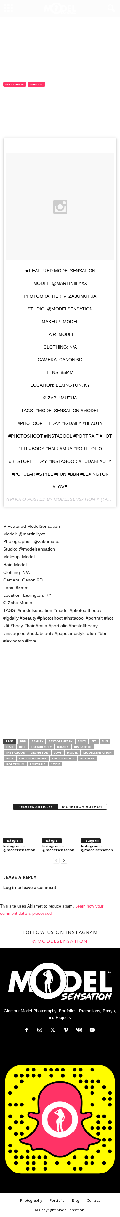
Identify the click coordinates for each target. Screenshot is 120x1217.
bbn (23, 741)
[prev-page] (56, 860)
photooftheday (32, 758)
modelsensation (97, 753)
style (55, 764)
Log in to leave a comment (29, 887)
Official (36, 84)
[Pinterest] (39, 787)
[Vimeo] (67, 1030)
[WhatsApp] (53, 787)
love (57, 753)
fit (94, 741)
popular (87, 758)
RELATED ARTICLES (35, 806)
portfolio (15, 764)
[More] (69, 787)
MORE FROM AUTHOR (82, 806)
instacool (83, 747)
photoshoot (63, 758)
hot (22, 747)
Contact (93, 1200)
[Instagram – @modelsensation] (21, 829)
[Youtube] (93, 1030)
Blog (75, 1200)
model (72, 753)
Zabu (13, 105)
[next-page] (64, 860)
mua (9, 758)
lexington (39, 753)
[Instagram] (41, 1030)
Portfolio (57, 1200)
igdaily (62, 747)
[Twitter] (24, 787)
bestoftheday (60, 741)
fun (105, 741)
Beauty (37, 741)
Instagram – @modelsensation (19, 848)
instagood (15, 753)
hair (9, 747)
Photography (31, 1200)
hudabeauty (41, 747)
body (82, 741)
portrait (37, 764)
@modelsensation (60, 941)
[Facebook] (9, 787)
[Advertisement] (60, 692)
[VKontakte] (80, 1030)
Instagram (14, 84)
